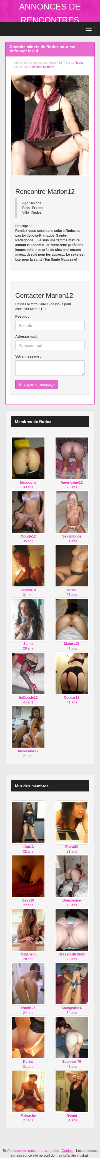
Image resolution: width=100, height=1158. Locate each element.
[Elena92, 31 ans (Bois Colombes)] (71, 822)
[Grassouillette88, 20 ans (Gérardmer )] (71, 930)
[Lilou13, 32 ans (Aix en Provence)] (28, 822)
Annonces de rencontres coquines (50, 20)
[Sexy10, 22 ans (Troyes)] (28, 876)
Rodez (79, 62)
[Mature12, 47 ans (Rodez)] (71, 619)
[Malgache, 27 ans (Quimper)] (28, 1091)
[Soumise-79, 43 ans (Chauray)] (71, 1037)
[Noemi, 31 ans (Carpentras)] (71, 1091)
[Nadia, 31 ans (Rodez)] (71, 565)
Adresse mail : (26, 337)
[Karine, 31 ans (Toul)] (28, 1037)
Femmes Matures (42, 66)
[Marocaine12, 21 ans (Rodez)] (28, 727)
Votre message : (28, 356)
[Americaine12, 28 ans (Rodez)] (71, 458)
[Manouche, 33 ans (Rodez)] (28, 458)
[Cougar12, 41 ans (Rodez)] (71, 673)
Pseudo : (22, 316)
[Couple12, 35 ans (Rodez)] (28, 512)
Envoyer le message (37, 384)
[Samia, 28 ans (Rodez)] (28, 619)
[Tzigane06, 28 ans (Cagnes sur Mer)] (28, 930)
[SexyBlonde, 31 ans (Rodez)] (71, 512)
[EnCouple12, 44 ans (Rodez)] (28, 673)
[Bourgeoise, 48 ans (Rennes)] (71, 876)
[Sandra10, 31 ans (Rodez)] (28, 565)
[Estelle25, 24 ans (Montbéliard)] (28, 983)
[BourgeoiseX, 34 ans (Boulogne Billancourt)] (71, 983)
